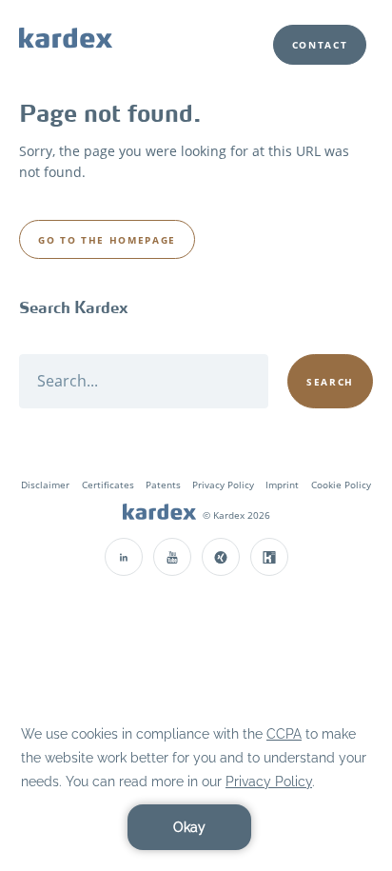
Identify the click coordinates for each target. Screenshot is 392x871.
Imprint (282, 484)
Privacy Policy (223, 484)
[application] (196, 786)
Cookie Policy (341, 484)
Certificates (108, 484)
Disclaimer (45, 484)
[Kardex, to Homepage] (65, 37)
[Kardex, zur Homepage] (159, 514)
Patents (163, 484)
